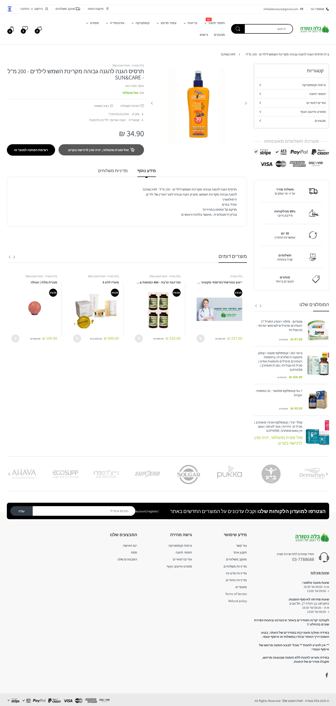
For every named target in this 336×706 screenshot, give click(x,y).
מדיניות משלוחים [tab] (113, 170)
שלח (21, 511)
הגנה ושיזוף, (117, 120)
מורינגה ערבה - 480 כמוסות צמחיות (158, 282)
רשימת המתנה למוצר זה (31, 150)
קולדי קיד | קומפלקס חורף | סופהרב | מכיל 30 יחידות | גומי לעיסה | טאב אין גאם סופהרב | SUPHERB (278, 426)
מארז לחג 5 (111, 282)
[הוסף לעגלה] (201, 338)
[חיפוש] (238, 29)
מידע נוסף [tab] (146, 170)
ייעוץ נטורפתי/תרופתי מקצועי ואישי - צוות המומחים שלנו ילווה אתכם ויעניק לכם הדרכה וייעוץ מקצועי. (219, 282)
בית (326, 54)
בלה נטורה (236, 276)
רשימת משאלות (130, 106)
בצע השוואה (101, 106)
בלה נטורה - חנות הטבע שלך (128, 65)
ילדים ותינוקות (99, 120)
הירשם (38, 9)
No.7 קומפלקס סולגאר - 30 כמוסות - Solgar (278, 393)
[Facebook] (326, 675)
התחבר (24, 9)
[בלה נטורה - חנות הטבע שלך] (314, 29)
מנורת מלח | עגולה (44, 282)
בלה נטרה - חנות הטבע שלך (165, 276)
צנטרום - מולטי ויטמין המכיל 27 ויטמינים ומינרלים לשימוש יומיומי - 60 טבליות (279, 325)
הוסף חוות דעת (134, 86)
